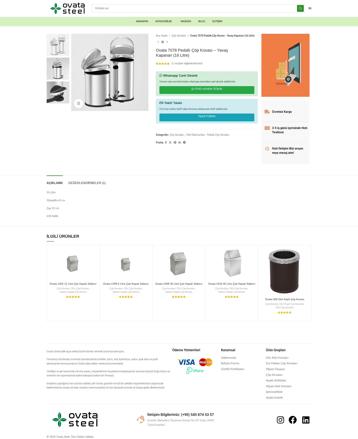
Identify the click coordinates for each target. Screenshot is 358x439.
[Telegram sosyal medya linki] (184, 142)
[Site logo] (67, 8)
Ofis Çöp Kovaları (80, 288)
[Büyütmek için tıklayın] (78, 103)
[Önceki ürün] (158, 42)
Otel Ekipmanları (195, 135)
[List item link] (241, 357)
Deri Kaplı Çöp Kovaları (292, 304)
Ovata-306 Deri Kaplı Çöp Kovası (284, 299)
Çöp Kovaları (179, 35)
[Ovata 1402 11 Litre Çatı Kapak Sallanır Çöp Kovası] (73, 263)
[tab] (55, 181)
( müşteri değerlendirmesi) (187, 63)
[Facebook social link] (166, 142)
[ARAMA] (300, 8)
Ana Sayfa (161, 35)
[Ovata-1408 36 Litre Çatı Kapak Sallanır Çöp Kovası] (178, 263)
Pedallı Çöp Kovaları (218, 135)
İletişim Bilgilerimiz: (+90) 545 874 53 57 (180, 414)
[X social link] (170, 142)
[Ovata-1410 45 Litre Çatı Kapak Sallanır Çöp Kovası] (231, 263)
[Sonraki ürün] (167, 42)
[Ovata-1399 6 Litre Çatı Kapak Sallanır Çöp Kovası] (126, 263)
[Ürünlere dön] (162, 42)
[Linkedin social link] (180, 142)
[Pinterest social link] (175, 142)
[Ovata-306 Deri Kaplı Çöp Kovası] (284, 271)
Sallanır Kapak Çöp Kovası (73, 292)
